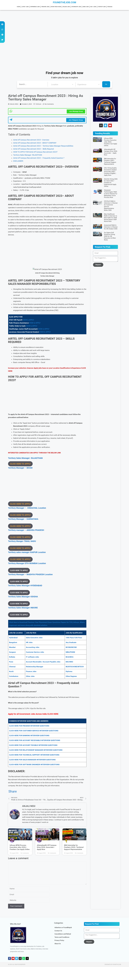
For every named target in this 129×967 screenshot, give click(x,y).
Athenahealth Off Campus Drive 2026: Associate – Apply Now (46, 847)
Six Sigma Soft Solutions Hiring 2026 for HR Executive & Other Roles (110, 236)
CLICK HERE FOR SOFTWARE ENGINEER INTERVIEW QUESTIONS (34, 765)
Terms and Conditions (62, 937)
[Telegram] (105, 125)
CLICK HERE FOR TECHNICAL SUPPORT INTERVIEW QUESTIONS (34, 755)
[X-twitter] (27, 958)
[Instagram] (101, 125)
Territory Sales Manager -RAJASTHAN (27, 155)
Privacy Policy (59, 940)
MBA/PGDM (70, 652)
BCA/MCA (69, 657)
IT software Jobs (32, 657)
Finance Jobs (31, 671)
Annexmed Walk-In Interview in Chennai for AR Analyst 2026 (111, 227)
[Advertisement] (60, 25)
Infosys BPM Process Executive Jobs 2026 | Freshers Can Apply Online (20, 847)
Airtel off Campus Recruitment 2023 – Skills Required (33, 149)
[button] (2, 24)
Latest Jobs (25, 6)
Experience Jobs (35, 6)
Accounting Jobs (32, 647)
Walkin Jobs (66, 6)
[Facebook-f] (9, 958)
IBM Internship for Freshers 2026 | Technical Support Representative (73, 847)
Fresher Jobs (45, 6)
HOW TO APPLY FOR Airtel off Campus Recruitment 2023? (35, 152)
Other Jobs (30, 676)
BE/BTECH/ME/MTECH (75, 667)
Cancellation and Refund (63, 934)
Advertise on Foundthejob (63, 927)
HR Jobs (29, 642)
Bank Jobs (86, 6)
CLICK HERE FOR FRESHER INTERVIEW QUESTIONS (29, 726)
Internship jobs (76, 6)
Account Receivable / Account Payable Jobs (43, 662)
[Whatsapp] (23, 958)
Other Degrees (71, 676)
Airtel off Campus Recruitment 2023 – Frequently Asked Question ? (38, 158)
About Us (58, 944)
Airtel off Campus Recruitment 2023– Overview (31, 140)
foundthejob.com (64, 2)
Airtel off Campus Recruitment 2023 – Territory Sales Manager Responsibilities (43, 146)
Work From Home (56, 6)
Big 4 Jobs (93, 6)
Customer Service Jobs (35, 652)
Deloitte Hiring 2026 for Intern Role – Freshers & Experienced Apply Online (110, 182)
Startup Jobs (102, 6)
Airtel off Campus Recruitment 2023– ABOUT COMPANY (34, 143)
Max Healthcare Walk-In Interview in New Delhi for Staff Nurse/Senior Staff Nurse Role (110, 217)
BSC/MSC (69, 662)
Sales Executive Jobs (34, 638)
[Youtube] (110, 125)
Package (109, 6)
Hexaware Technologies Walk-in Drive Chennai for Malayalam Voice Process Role (110, 193)
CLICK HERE (52, 714)
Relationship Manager (34, 667)
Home (18, 6)
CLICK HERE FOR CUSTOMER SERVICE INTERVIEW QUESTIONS (33, 731)
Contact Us (58, 931)
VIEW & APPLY (28, 320)
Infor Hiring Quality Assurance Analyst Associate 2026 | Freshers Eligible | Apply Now (110, 171)
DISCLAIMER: (18, 161)
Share (12, 791)
